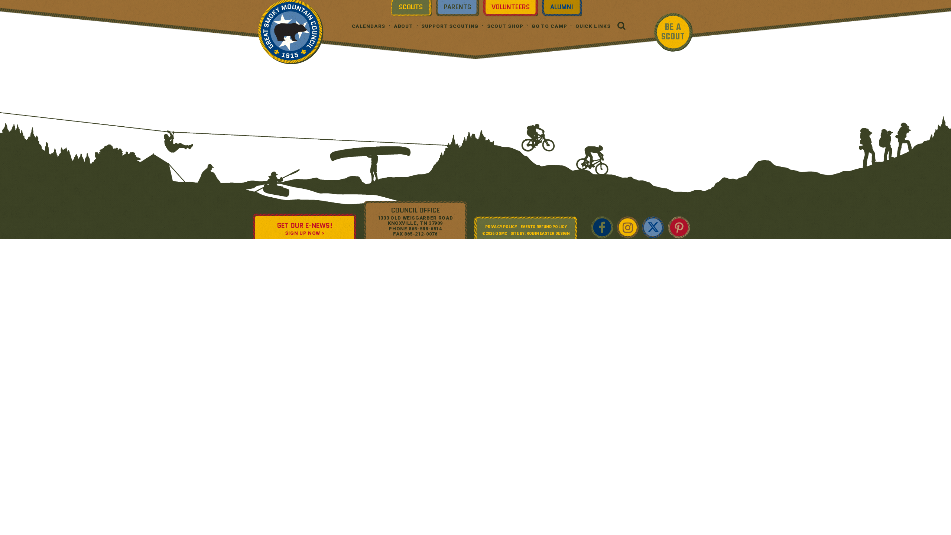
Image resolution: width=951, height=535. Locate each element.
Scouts (411, 7)
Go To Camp (549, 26)
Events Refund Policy (543, 227)
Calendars (369, 26)
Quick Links (593, 26)
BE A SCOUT (673, 32)
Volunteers (510, 7)
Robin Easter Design (548, 233)
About (403, 26)
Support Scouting (449, 26)
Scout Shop (505, 26)
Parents (457, 7)
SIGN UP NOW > (304, 233)
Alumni (561, 7)
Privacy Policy (501, 227)
